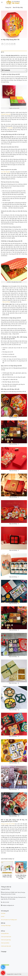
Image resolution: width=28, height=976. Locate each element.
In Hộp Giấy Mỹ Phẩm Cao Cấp (7, 876)
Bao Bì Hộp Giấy (18, 7)
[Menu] (2, 2)
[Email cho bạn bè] (9, 44)
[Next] (27, 870)
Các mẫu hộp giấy (5, 171)
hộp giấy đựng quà (5, 114)
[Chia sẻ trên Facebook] (5, 44)
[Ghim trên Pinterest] (12, 44)
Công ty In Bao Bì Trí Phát (7, 823)
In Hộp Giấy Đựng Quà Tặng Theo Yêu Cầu (21, 876)
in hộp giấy (9, 127)
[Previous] (1, 870)
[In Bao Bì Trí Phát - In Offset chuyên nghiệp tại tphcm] (13, 2)
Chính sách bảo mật (6, 946)
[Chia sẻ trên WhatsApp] (2, 44)
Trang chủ (8, 7)
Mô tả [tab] (2, 52)
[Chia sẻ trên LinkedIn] (14, 44)
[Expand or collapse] (25, 70)
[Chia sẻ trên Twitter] (7, 44)
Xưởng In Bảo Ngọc (6, 925)
